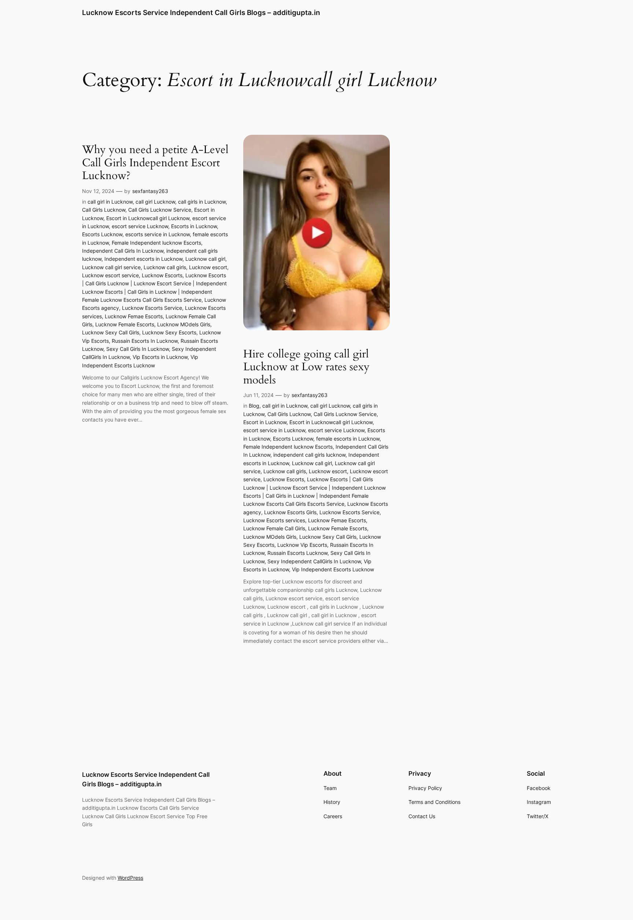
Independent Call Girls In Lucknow (122, 251)
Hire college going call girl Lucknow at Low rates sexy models (306, 367)
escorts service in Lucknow (157, 234)
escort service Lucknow (140, 226)
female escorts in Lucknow (348, 438)
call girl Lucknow (155, 202)
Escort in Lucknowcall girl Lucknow (147, 218)
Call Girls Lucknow (103, 210)
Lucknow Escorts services (274, 520)
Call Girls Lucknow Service (159, 210)
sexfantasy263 (150, 191)
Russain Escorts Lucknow (297, 553)
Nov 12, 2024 (98, 191)
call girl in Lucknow (110, 202)
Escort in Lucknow (264, 422)
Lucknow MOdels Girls (183, 324)
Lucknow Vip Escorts (302, 545)
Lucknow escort (208, 267)
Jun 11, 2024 (258, 395)
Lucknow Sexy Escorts (169, 332)
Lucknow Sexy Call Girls (110, 332)
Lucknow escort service (110, 275)
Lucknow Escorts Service (152, 308)
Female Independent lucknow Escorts (156, 243)
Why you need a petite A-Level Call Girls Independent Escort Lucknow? (155, 163)
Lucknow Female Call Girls (274, 528)
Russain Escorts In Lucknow (145, 341)
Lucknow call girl (205, 259)
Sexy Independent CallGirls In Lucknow (314, 561)
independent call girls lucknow (309, 455)
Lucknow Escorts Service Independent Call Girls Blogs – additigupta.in (201, 12)
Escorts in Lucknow (194, 226)
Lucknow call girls (165, 267)
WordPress (130, 878)
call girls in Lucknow (202, 202)
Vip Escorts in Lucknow (160, 357)
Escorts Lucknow (102, 234)
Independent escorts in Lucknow (143, 259)
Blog (254, 405)
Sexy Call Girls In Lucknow (137, 349)
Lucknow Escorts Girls (290, 512)
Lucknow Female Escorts (124, 324)
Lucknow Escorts (162, 275)
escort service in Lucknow (274, 430)
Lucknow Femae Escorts (134, 316)
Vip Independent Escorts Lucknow (333, 569)
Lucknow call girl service (111, 267)
